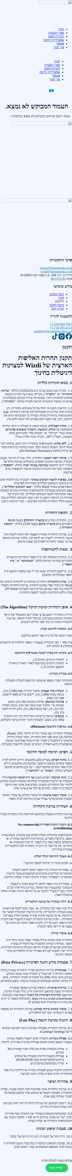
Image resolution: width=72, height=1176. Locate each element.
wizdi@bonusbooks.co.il (56, 271)
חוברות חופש (56, 36)
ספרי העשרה (56, 32)
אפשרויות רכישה (53, 40)
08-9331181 (58, 278)
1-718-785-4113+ (61, 327)
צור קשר (59, 47)
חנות (61, 29)
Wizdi (60, 43)
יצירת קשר (55, 1167)
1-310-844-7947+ (61, 324)
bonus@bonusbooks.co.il (56, 268)
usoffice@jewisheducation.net (53, 331)
